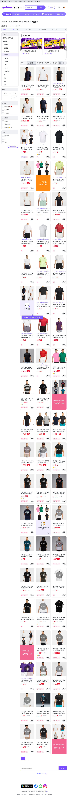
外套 (5, 78)
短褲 (5, 85)
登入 (51, 7)
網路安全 (38, 794)
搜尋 (62, 768)
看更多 (35, 14)
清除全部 (18, 26)
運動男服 (5, 41)
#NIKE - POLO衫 (42, 773)
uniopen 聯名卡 (50, 14)
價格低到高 (40, 63)
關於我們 (24, 794)
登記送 (27, 14)
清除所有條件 (13, 146)
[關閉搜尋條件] (31, 7)
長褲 (5, 81)
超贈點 (61, 14)
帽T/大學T (6, 51)
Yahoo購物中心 (11, 7)
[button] (21, 48)
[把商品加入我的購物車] (32, 94)
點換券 (17, 14)
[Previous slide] (21, 74)
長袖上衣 (6, 48)
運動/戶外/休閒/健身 (8, 38)
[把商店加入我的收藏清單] (32, 314)
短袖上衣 (6, 44)
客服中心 (18, 794)
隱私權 (44, 794)
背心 (5, 74)
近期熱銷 (55, 63)
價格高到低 (48, 63)
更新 (46, 791)
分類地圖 (50, 794)
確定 (14, 97)
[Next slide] (33, 74)
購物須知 (31, 794)
